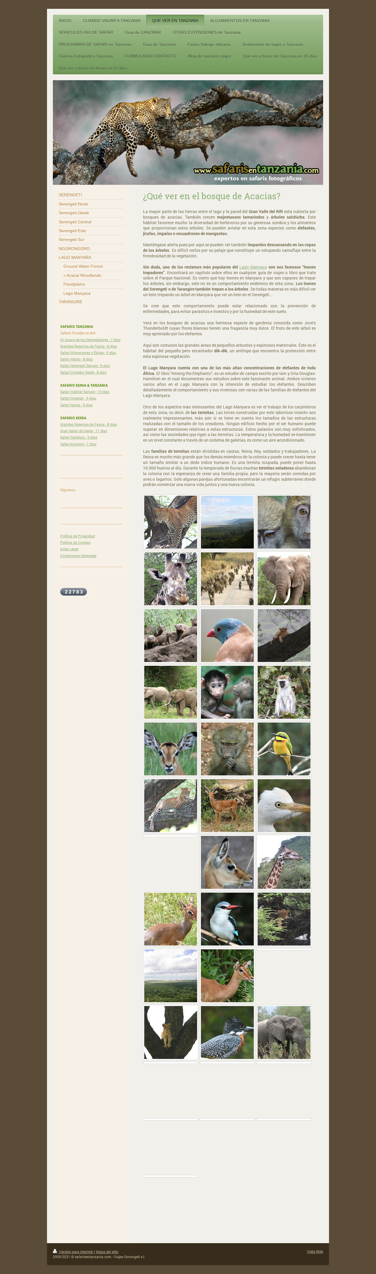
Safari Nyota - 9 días (76, 405)
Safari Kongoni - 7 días (78, 444)
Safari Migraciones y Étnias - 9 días (88, 352)
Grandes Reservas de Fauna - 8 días (88, 346)
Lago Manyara (253, 267)
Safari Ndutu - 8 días (76, 359)
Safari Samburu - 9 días (78, 437)
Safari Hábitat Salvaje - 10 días (84, 391)
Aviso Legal (69, 549)
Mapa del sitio (107, 1251)
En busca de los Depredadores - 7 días (90, 339)
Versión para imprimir (76, 1251)
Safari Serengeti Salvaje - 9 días (85, 365)
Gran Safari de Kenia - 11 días (83, 430)
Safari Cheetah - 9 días (78, 398)
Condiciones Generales (78, 555)
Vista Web (315, 1251)
